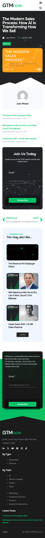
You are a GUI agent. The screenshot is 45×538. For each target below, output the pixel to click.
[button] (41, 3)
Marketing (13, 493)
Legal (4, 532)
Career (12, 483)
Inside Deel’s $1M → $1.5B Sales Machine (19, 138)
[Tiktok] (26, 448)
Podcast (12, 463)
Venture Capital (16, 479)
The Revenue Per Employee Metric (17, 115)
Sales (11, 486)
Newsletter (14, 460)
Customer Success (17, 497)
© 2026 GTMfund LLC (33, 532)
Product (12, 500)
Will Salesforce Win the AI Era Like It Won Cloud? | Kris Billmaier (22, 295)
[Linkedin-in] (3, 448)
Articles (6, 44)
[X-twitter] (8, 448)
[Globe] (17, 448)
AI (10, 475)
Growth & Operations (18, 504)
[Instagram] (22, 448)
